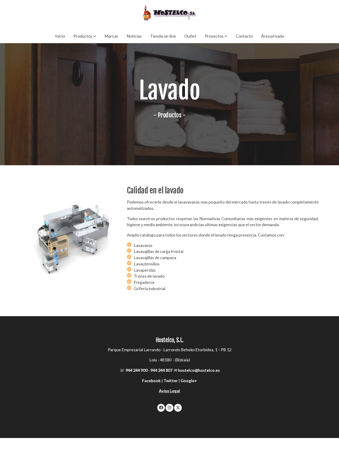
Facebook (151, 380)
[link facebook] (161, 407)
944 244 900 (136, 370)
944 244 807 (161, 370)
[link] (169, 14)
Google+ (189, 380)
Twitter (171, 380)
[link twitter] (178, 407)
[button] (84, 36)
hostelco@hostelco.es (199, 370)
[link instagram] (169, 407)
